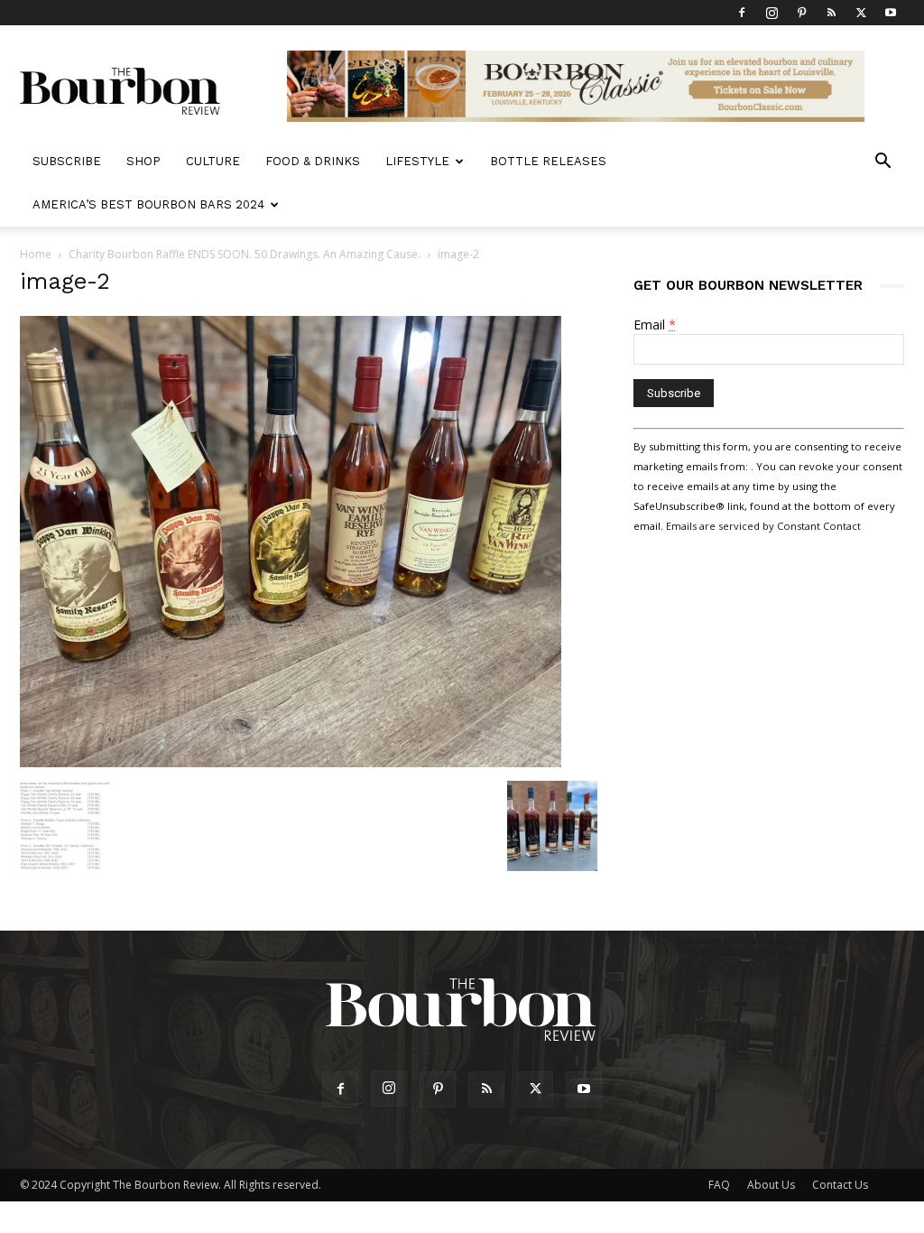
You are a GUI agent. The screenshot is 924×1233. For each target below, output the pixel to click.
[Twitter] (860, 12)
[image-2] (290, 762)
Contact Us (840, 1184)
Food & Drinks (312, 161)
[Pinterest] (801, 12)
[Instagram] (771, 12)
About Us (771, 1184)
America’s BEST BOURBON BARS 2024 (148, 204)
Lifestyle (417, 161)
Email (654, 324)
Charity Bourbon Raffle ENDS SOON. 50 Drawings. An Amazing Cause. (244, 254)
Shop (143, 161)
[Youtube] (890, 12)
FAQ (719, 1184)
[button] (882, 163)
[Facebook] (741, 12)
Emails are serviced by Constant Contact (763, 526)
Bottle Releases (548, 161)
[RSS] (831, 12)
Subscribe (66, 161)
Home (35, 254)
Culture (213, 161)
